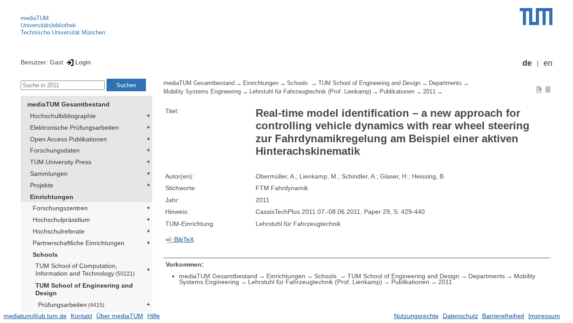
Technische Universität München (63, 32)
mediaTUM (35, 18)
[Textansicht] (547, 89)
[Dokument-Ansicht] (539, 89)
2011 (429, 92)
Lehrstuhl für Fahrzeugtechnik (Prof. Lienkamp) (310, 92)
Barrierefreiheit (503, 315)
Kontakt (81, 315)
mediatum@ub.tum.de (35, 315)
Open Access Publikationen (68, 139)
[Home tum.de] (536, 16)
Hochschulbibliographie (63, 115)
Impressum (544, 315)
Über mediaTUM (119, 315)
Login (83, 62)
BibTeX (183, 239)
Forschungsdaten (55, 150)
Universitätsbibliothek (48, 25)
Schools (45, 254)
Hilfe (153, 315)
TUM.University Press (60, 162)
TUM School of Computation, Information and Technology (85, 269)
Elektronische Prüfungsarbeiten (74, 127)
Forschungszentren (60, 208)
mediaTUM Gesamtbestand (68, 104)
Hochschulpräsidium (61, 219)
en (547, 63)
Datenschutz (460, 315)
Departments (445, 83)
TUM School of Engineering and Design (84, 289)
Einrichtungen (51, 196)
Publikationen (397, 92)
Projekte (41, 185)
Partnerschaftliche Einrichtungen (78, 242)
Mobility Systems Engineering (202, 92)
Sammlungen (49, 173)
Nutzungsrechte (416, 315)
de (527, 63)
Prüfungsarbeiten (71, 304)
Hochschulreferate (59, 231)
